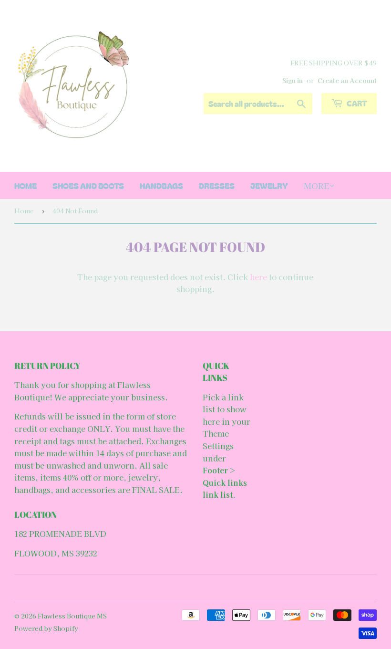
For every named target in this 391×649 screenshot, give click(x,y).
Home (24, 210)
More (316, 185)
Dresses (217, 185)
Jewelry (269, 185)
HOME (25, 185)
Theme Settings (218, 439)
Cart (356, 103)
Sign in (292, 80)
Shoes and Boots (88, 185)
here (258, 277)
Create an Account (347, 80)
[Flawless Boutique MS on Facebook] (193, 588)
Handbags (161, 185)
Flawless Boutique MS (72, 615)
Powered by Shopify (46, 628)
